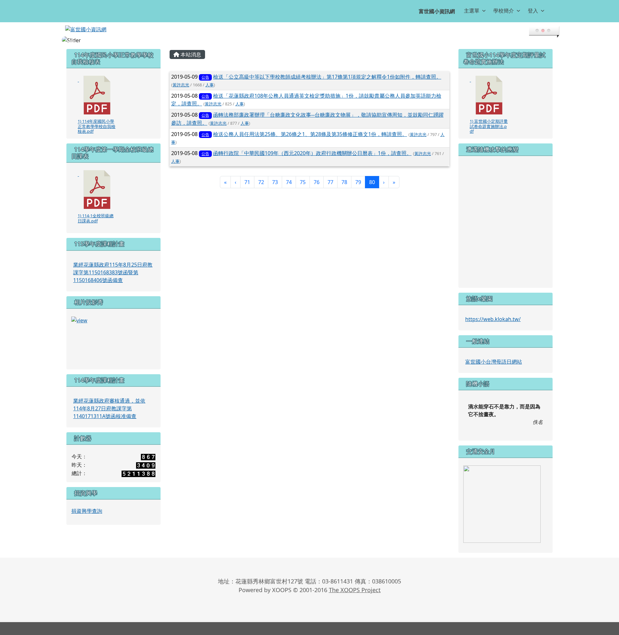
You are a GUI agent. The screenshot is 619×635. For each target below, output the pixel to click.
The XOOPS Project (355, 590)
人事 (209, 85)
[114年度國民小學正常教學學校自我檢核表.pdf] (97, 95)
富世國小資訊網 (437, 11)
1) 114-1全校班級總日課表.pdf (95, 218)
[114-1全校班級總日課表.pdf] (97, 189)
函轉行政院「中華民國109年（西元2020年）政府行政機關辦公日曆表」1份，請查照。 (312, 153)
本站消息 (190, 54)
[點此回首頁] (309, 40)
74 (289, 182)
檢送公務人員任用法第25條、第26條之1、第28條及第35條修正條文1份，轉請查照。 (310, 134)
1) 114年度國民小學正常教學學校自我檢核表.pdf (96, 126)
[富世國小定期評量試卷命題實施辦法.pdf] (489, 95)
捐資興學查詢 (86, 510)
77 (330, 182)
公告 (205, 77)
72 (261, 182)
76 (316, 182)
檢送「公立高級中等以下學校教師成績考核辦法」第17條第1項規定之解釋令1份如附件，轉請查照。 (327, 76)
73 (275, 182)
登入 (533, 10)
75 (303, 182)
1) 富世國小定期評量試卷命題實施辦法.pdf (489, 126)
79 (358, 182)
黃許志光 (180, 85)
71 (247, 182)
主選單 (471, 10)
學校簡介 (503, 10)
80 (374, 182)
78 (344, 182)
